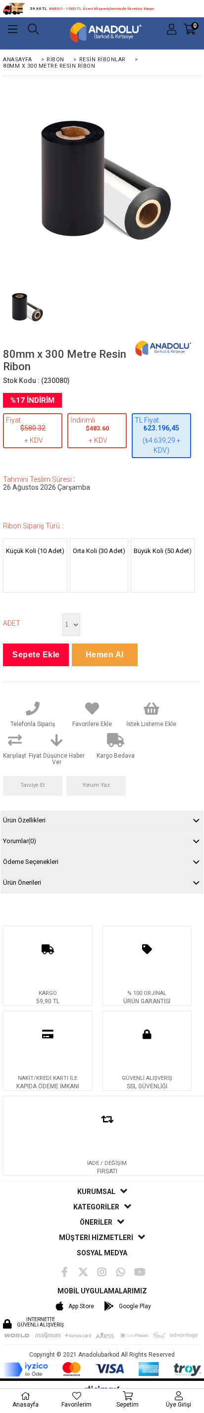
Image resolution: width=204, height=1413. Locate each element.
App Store (81, 1306)
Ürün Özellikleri (24, 820)
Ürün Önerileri (22, 882)
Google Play (135, 1306)
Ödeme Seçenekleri (30, 861)
